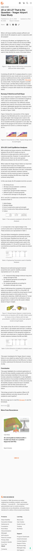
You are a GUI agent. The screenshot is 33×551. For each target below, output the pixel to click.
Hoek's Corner (21, 524)
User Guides (20, 522)
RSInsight (4, 533)
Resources (20, 519)
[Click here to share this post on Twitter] (10, 25)
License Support (22, 541)
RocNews (20, 528)
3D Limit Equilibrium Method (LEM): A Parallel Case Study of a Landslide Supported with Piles (15, 439)
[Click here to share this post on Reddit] (16, 25)
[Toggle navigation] (30, 3)
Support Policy (21, 543)
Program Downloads (23, 536)
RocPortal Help (21, 545)
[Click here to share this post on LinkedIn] (7, 25)
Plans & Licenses (6, 537)
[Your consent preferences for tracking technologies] (30, 548)
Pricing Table (5, 540)
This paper (28, 80)
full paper (22, 400)
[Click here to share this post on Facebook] (13, 25)
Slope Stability (5, 519)
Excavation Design (6, 522)
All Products (5, 535)
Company (4, 549)
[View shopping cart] (23, 3)
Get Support (20, 550)
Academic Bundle (6, 542)
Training (19, 526)
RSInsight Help (21, 548)
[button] (20, 3)
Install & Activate (22, 539)
